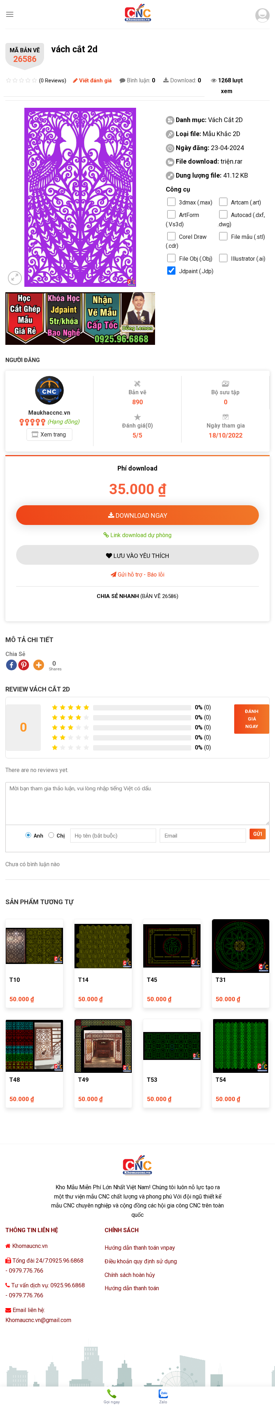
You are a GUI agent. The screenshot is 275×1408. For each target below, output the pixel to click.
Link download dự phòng (140, 535)
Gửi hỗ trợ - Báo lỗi (140, 574)
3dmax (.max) (195, 202)
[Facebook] (11, 665)
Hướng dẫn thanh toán (132, 1288)
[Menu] (9, 14)
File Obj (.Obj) (195, 258)
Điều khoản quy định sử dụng (141, 1261)
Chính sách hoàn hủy (130, 1275)
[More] (38, 665)
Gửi (257, 834)
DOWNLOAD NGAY (140, 515)
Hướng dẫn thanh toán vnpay (140, 1247)
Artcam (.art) (246, 202)
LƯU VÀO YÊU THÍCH (140, 555)
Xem (53, 434)
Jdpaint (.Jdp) (196, 271)
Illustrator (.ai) (248, 258)
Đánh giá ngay (252, 719)
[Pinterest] (23, 665)
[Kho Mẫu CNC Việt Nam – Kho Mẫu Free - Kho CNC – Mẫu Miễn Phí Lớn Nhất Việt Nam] (137, 14)
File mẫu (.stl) (248, 236)
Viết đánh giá (95, 80)
